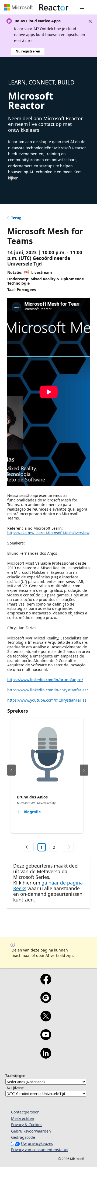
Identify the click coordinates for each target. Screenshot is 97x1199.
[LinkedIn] (45, 1057)
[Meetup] (45, 1001)
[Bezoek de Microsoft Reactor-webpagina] (53, 7)
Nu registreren (28, 51)
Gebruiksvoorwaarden (31, 1131)
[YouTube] (45, 1038)
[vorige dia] (11, 770)
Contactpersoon (25, 1112)
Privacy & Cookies (26, 1124)
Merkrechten (22, 1118)
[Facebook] (45, 983)
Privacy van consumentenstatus (39, 1149)
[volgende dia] (84, 770)
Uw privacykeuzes (37, 1143)
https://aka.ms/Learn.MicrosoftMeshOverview (48, 532)
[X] (45, 1019)
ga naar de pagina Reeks (48, 885)
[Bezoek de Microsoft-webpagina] (18, 7)
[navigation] (28, 847)
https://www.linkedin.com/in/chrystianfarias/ (47, 689)
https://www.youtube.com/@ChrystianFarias (46, 700)
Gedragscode (23, 1137)
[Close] (90, 21)
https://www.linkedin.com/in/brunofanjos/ (45, 679)
